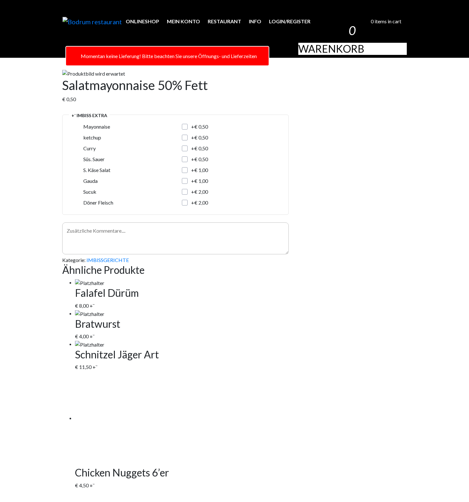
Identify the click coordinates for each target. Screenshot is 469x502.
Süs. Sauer (94, 159)
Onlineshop (142, 21)
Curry (89, 148)
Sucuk (89, 192)
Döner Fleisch (98, 202)
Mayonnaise (96, 127)
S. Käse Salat (96, 170)
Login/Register (289, 21)
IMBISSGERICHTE (107, 260)
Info (255, 21)
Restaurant (224, 21)
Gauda (90, 181)
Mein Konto (183, 21)
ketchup (92, 137)
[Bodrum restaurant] (92, 21)
